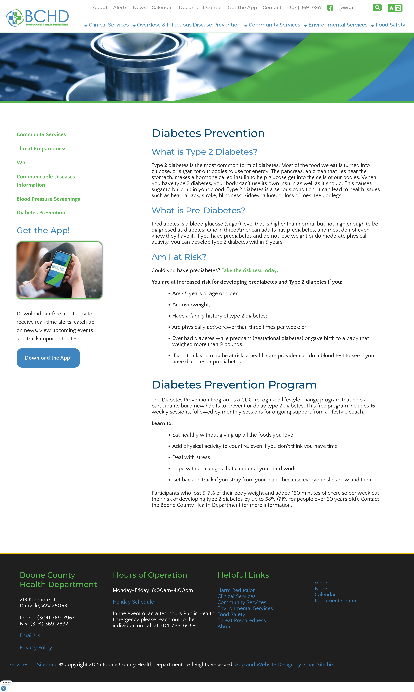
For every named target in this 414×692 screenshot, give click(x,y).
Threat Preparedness (41, 149)
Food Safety (389, 25)
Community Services (274, 25)
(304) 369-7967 (304, 7)
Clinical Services (108, 25)
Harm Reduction (236, 590)
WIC (22, 163)
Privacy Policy (36, 647)
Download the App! (48, 358)
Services (18, 665)
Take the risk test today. (249, 270)
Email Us (30, 635)
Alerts (120, 7)
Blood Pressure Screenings (48, 199)
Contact (272, 7)
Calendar (162, 7)
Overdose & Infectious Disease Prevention (188, 25)
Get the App (242, 7)
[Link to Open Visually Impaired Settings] (3, 688)
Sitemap (46, 665)
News (139, 7)
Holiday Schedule (133, 602)
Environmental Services (337, 25)
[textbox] (356, 7)
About (100, 7)
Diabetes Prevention (41, 213)
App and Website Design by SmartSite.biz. (285, 665)
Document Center (200, 7)
